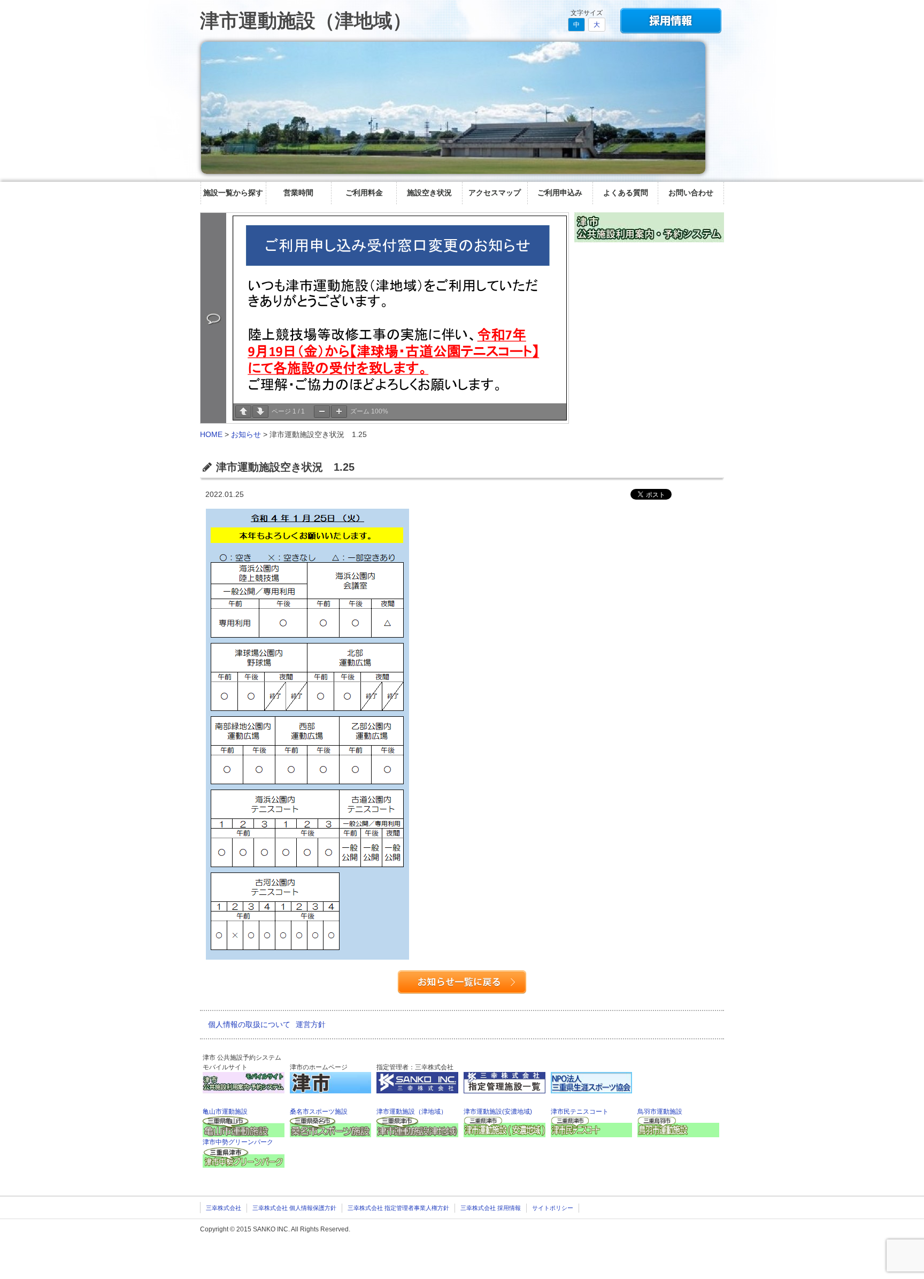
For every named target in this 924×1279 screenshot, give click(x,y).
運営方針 (311, 1024)
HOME (211, 434)
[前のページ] (243, 411)
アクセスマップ (494, 192)
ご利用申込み (559, 192)
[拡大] (339, 411)
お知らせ (246, 434)
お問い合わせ (690, 192)
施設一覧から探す (233, 192)
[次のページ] (260, 411)
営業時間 (298, 192)
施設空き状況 (429, 192)
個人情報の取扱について (249, 1024)
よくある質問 (625, 192)
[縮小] (322, 411)
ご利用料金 (364, 192)
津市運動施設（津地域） (306, 21)
